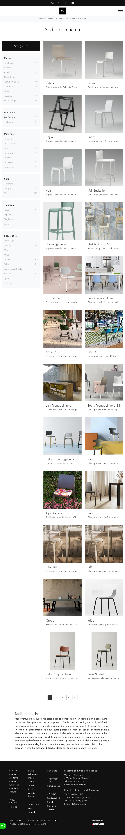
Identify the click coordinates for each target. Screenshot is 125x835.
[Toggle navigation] (120, 10)
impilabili (8, 214)
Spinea (7, 278)
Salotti (31, 781)
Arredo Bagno (31, 794)
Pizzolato (8, 95)
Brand (50, 802)
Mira (6, 250)
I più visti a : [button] (11, 235)
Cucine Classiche (14, 783)
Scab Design (10, 100)
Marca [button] (7, 58)
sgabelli (8, 223)
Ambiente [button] (9, 112)
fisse (6, 209)
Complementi (53, 785)
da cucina (9, 117)
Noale (7, 259)
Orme (6, 91)
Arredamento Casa (54, 18)
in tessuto (8, 166)
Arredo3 (8, 72)
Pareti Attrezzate (33, 772)
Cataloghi (52, 805)
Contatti (51, 809)
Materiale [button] (9, 134)
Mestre (7, 245)
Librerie (13, 806)
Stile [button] (6, 178)
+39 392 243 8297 (77, 800)
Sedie (67, 18)
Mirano (7, 254)
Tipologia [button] (9, 205)
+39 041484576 (76, 781)
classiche (8, 183)
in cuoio (8, 138)
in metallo (8, 152)
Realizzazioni (53, 798)
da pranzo (9, 122)
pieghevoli (9, 219)
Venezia (7, 283)
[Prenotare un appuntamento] (59, 3)
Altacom (8, 67)
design (7, 188)
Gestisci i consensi (38, 823)
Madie (31, 777)
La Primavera (10, 86)
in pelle (7, 157)
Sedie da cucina (79, 18)
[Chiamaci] (53, 3)
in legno (8, 148)
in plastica (8, 162)
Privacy (12, 823)
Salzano (7, 264)
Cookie (21, 823)
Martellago (9, 240)
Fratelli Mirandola (12, 81)
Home (41, 18)
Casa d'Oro (9, 77)
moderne (8, 193)
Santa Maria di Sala (13, 268)
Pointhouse (9, 62)
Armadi (32, 812)
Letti (30, 808)
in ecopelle (9, 143)
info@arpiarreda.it (79, 784)
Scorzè (7, 273)
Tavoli (31, 785)
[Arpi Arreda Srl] (62, 11)
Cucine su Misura (14, 790)
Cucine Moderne (13, 776)
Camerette (52, 770)
